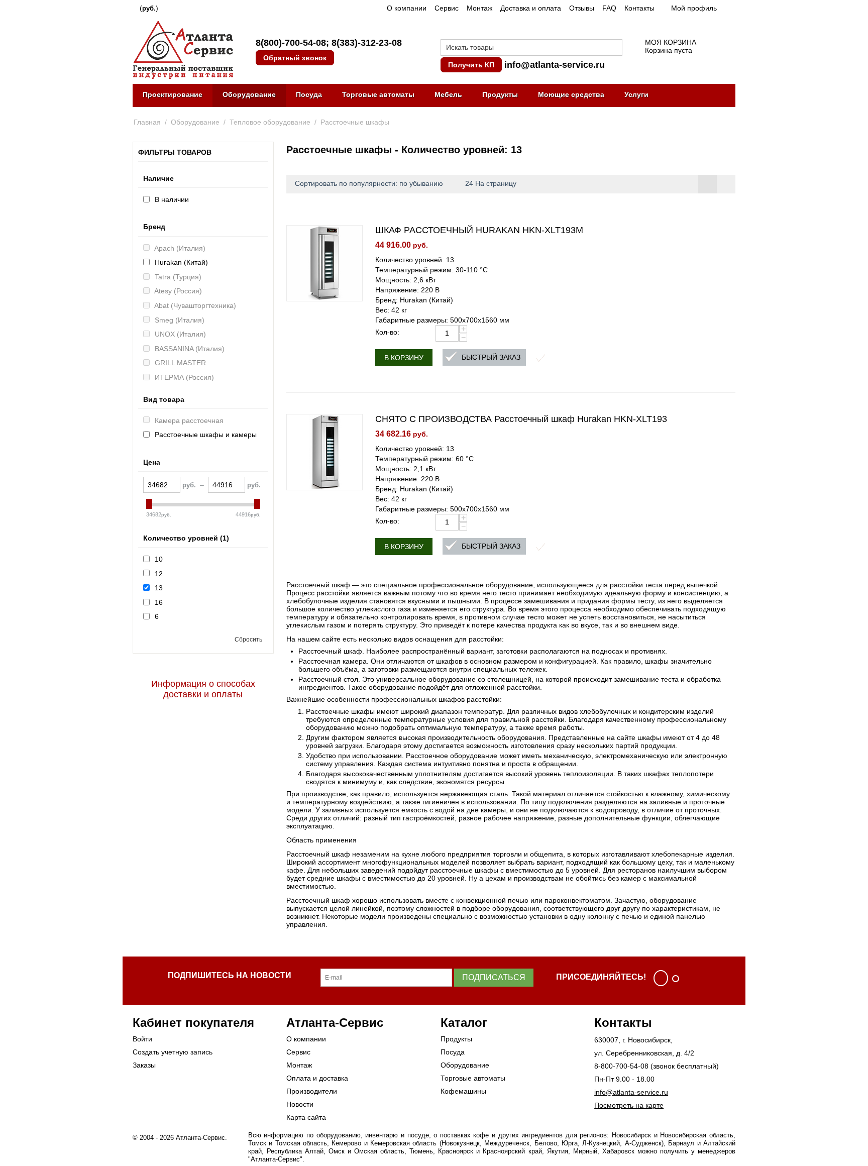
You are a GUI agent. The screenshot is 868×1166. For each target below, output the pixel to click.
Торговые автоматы (378, 94)
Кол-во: (387, 332)
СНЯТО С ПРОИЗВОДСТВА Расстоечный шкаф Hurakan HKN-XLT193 (521, 419)
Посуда (309, 94)
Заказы (144, 1065)
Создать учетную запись (172, 1052)
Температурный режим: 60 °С (424, 459)
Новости (299, 1104)
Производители (311, 1091)
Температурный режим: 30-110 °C (431, 270)
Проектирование (172, 94)
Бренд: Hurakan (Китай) (414, 300)
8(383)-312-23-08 (367, 43)
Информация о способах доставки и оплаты (203, 689)
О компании (406, 8)
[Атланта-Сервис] (183, 49)
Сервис (447, 8)
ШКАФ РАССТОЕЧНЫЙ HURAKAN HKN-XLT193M (479, 230)
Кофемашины (463, 1091)
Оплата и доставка (317, 1078)
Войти (142, 1039)
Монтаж (479, 8)
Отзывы (581, 8)
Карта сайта (306, 1117)
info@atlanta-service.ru (554, 65)
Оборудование (249, 94)
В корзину (403, 358)
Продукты (500, 94)
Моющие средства (571, 94)
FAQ (609, 8)
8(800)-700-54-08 (291, 43)
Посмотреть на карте (629, 1105)
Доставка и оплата (530, 8)
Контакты (639, 8)
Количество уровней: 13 (414, 260)
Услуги (636, 94)
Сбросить (248, 639)
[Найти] (615, 48)
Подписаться (493, 977)
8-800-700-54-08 (621, 1066)
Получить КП (471, 65)
